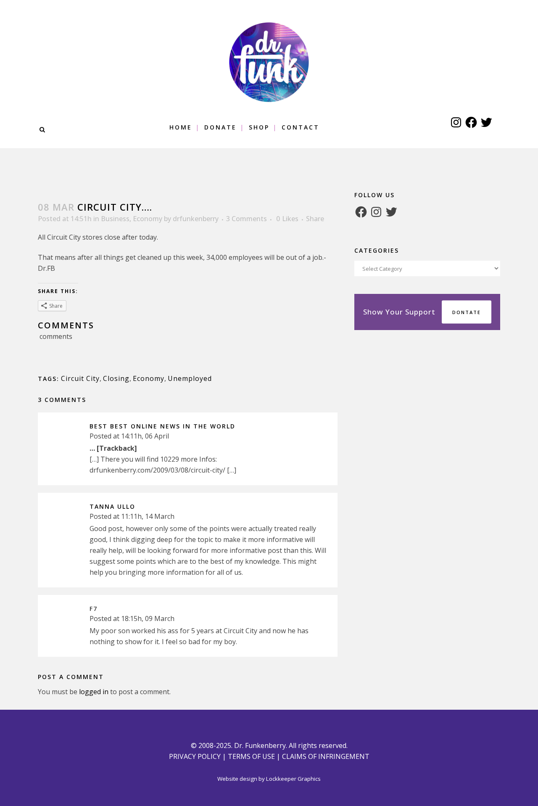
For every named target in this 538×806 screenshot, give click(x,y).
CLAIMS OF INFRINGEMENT (325, 756)
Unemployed (190, 378)
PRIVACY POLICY (195, 756)
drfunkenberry (196, 218)
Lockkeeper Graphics (293, 778)
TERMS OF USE (251, 756)
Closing (116, 378)
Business (115, 218)
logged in (93, 691)
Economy (147, 218)
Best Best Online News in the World (162, 426)
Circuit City (80, 378)
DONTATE (466, 312)
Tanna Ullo (112, 506)
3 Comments (246, 218)
